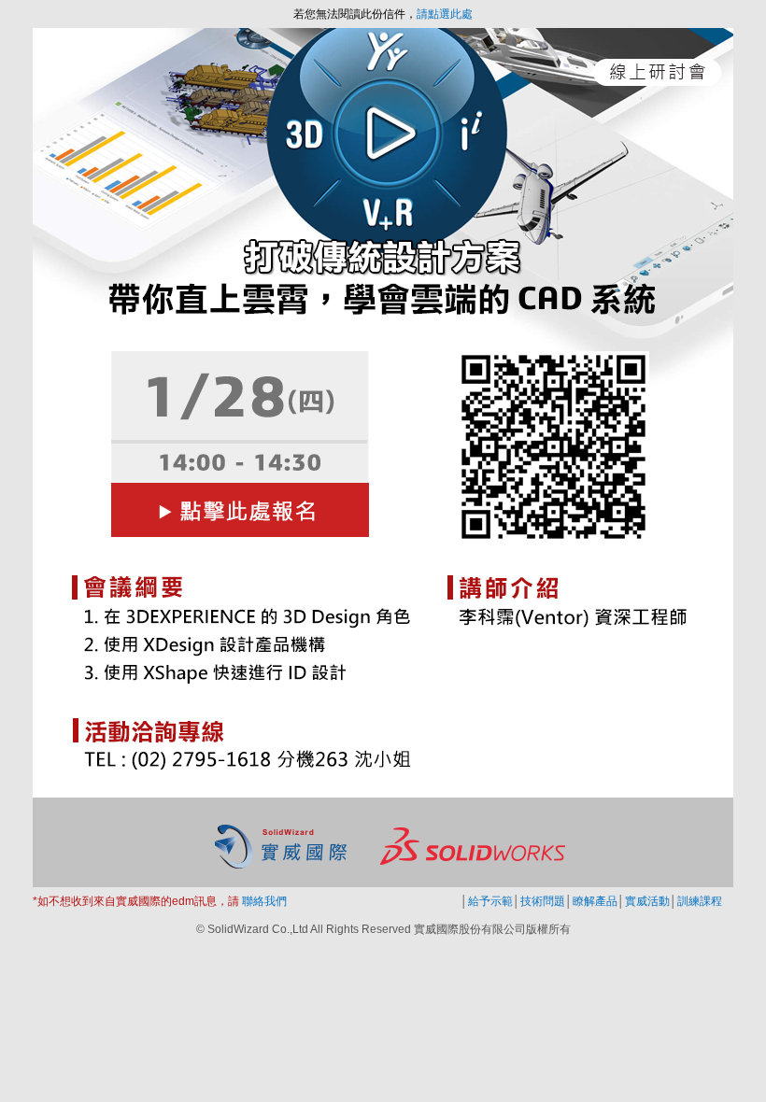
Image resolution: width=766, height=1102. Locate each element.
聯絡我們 (263, 901)
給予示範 (490, 901)
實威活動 (647, 901)
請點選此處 (445, 14)
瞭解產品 (595, 901)
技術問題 (542, 901)
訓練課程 (699, 901)
